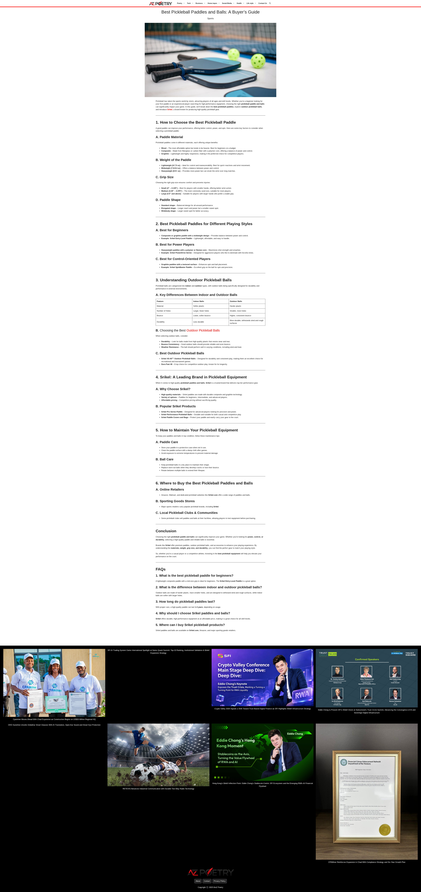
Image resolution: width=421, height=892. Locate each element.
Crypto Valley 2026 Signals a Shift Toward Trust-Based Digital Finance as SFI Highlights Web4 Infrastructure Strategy (262, 709)
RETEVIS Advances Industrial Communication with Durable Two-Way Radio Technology (158, 789)
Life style (250, 3)
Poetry (179, 3)
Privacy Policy (220, 881)
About (198, 881)
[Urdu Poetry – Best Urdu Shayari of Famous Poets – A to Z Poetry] (160, 3)
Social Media (227, 3)
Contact (207, 881)
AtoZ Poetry (218, 887)
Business (199, 3)
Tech (189, 3)
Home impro (212, 3)
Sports (210, 18)
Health (239, 3)
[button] (270, 3)
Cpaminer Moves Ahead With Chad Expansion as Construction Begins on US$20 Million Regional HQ (54, 719)
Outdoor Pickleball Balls (203, 330)
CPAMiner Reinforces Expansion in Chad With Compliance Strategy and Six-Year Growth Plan (366, 862)
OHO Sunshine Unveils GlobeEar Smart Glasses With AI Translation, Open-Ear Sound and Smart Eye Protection (54, 725)
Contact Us (262, 3)
